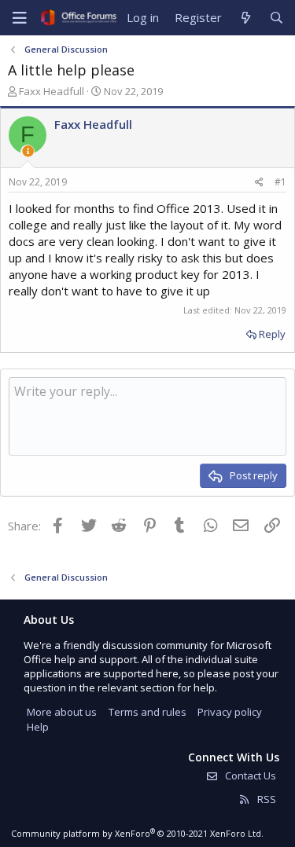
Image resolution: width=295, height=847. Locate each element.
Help (38, 727)
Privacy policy (229, 712)
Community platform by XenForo (137, 833)
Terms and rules (147, 712)
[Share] (259, 183)
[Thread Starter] (27, 151)
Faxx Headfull (51, 91)
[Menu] (19, 18)
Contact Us (249, 775)
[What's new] (245, 17)
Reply (272, 334)
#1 (280, 182)
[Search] (276, 17)
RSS (265, 799)
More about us (62, 712)
